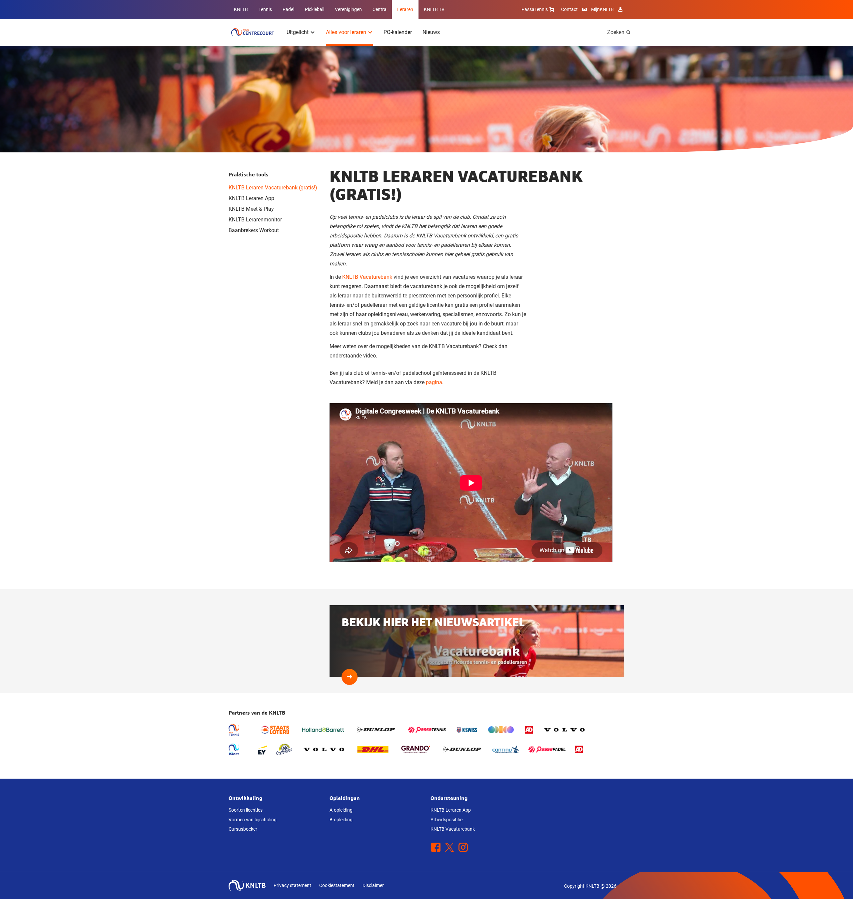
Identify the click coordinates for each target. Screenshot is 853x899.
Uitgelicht (298, 32)
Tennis (265, 9)
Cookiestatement (337, 885)
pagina (434, 382)
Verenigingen (348, 9)
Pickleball (314, 9)
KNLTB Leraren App (251, 198)
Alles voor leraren (346, 32)
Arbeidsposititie (446, 819)
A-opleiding (341, 810)
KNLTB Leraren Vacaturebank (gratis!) (273, 187)
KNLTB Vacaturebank (367, 277)
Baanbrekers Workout (254, 230)
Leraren (405, 9)
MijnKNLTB (602, 9)
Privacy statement (292, 885)
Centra (380, 9)
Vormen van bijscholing (253, 819)
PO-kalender (398, 32)
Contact (569, 9)
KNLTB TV (434, 9)
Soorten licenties (246, 810)
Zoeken (615, 32)
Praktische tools (249, 174)
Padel (288, 9)
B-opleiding (341, 819)
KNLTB (241, 9)
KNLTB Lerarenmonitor (255, 219)
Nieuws (431, 32)
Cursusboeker (243, 829)
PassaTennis (534, 9)
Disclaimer (373, 885)
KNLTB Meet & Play (251, 209)
